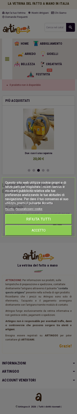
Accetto (39, 230)
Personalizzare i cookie (29, 209)
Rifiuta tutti (38, 219)
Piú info (9, 209)
